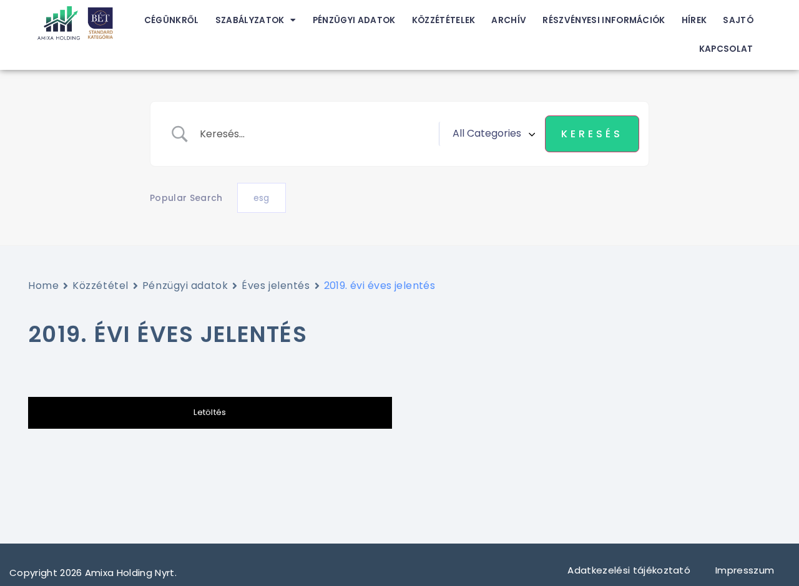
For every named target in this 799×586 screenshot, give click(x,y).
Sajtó (738, 20)
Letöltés (210, 412)
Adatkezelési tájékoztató (628, 570)
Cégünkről (171, 20)
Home (43, 285)
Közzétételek (444, 20)
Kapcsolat (726, 49)
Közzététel (100, 285)
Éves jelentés (276, 285)
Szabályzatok (250, 20)
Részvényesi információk (603, 20)
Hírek (694, 20)
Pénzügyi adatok (354, 20)
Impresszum (746, 570)
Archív (508, 20)
